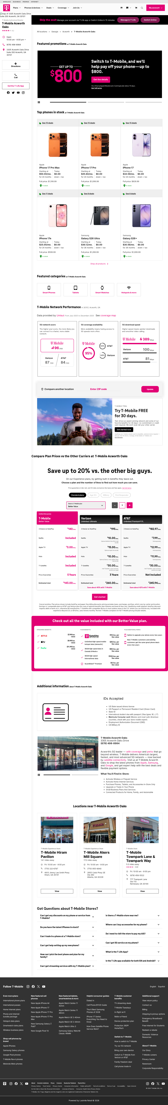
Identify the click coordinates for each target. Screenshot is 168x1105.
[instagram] (23, 92)
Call (16, 76)
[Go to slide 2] (88, 102)
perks (150, 751)
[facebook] (8, 92)
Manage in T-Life (128, 20)
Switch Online (150, 20)
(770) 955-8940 (94, 868)
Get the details (100, 79)
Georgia (54, 31)
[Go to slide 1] (51, 102)
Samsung (153, 762)
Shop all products (99, 263)
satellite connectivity (115, 760)
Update (150, 389)
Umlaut (61, 315)
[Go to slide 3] (126, 102)
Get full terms (96, 88)
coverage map (108, 315)
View (57, 891)
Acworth (66, 31)
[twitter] (13, 92)
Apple (143, 762)
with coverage (134, 751)
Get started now (124, 429)
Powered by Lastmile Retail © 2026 (84, 1100)
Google (109, 765)
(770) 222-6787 (51, 868)
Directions (15, 64)
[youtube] (18, 92)
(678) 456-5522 (137, 875)
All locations (42, 31)
